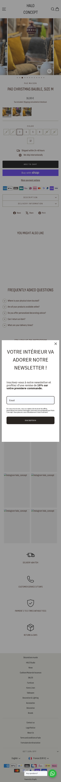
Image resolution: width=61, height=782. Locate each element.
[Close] (55, 343)
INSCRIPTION (30, 420)
